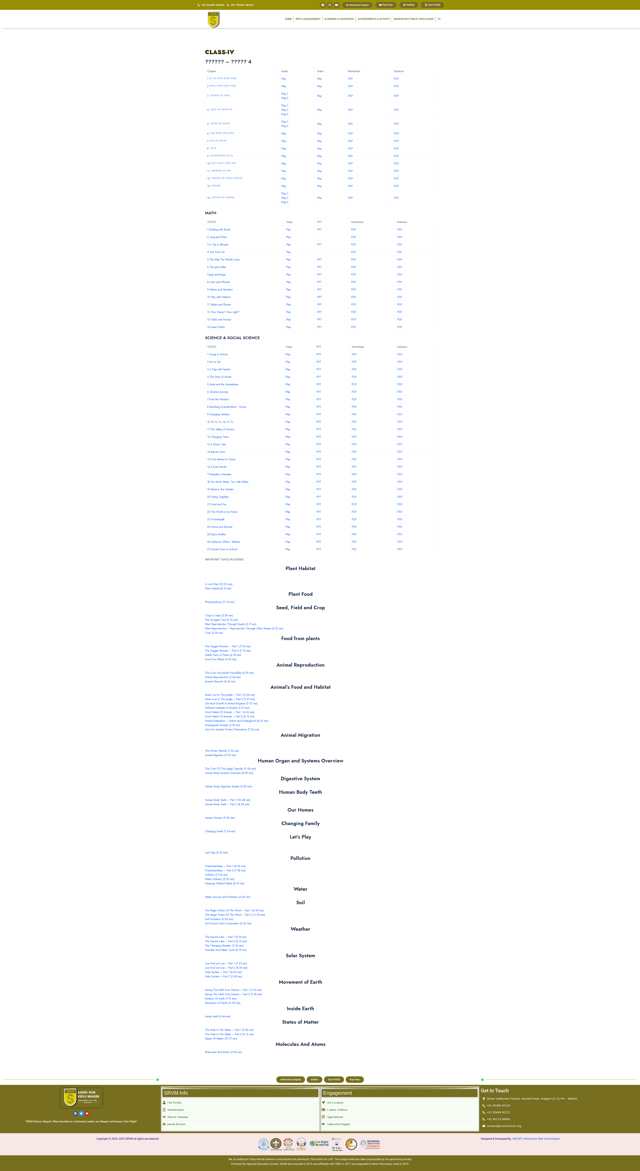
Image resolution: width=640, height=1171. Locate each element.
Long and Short (218, 237)
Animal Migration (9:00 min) (220, 755)
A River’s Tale (218, 444)
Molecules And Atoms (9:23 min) (223, 1052)
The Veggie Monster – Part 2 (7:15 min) (228, 651)
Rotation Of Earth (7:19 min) (220, 999)
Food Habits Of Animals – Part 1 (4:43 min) (229, 712)
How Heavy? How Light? (225, 312)
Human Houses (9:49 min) (220, 818)
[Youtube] (337, 5)
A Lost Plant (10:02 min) (218, 584)
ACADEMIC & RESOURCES (339, 18)
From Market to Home (223, 459)
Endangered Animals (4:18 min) (222, 725)
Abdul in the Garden (222, 489)
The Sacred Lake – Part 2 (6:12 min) (226, 941)
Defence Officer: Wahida (225, 542)
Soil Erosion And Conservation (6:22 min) (228, 923)
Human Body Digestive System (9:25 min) (228, 786)
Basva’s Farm (218, 452)
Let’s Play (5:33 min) (216, 853)
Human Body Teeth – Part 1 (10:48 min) (227, 800)
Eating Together (220, 497)
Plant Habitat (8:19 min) (218, 588)
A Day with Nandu (220, 369)
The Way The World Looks (225, 259)
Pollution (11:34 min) (216, 875)
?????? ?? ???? (220, 96)
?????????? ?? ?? (221, 156)
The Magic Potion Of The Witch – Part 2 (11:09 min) (235, 915)
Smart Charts (218, 327)
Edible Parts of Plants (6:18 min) (223, 655)
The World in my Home (224, 512)
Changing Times (220, 437)
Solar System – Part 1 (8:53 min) (223, 972)
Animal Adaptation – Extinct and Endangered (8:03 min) (236, 721)
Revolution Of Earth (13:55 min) (222, 1003)
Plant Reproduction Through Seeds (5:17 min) (230, 624)
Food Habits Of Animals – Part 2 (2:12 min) (229, 716)
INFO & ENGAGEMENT (308, 18)
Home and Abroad (221, 527)
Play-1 (284, 94)
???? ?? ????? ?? (221, 110)
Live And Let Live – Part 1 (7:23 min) (226, 963)
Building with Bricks (220, 229)
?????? (216, 186)
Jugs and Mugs (217, 274)
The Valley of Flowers (222, 429)
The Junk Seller (218, 267)
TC (439, 18)
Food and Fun (218, 504)
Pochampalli (217, 519)
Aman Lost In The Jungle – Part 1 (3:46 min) (230, 695)
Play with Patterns (221, 297)
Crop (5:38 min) (214, 633)
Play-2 (284, 98)
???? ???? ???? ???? (223, 86)
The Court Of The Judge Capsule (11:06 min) (230, 769)
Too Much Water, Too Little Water (229, 482)
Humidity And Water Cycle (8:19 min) (226, 950)
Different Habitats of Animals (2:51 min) (227, 708)
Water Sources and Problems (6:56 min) (227, 897)
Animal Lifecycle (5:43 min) (220, 681)
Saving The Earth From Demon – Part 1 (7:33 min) (233, 990)
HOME (288, 18)
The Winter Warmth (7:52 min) (222, 751)
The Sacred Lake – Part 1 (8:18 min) (225, 937)
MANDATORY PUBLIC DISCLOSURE (414, 18)
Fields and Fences (221, 319)
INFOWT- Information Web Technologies (536, 1138)
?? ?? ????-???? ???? (222, 79)
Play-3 (284, 114)
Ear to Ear (215, 362)
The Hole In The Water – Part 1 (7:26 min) (229, 1030)
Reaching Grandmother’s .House (228, 407)
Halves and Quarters (221, 289)
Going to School (218, 354)
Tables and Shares (220, 304)
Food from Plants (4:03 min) (221, 659)
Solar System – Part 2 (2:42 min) (223, 976)
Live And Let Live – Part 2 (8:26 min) (226, 968)
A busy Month (218, 467)
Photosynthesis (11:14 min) (219, 602)
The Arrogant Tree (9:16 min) (221, 620)
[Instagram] (330, 5)
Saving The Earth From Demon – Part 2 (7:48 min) (233, 994)
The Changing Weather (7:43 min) (224, 946)
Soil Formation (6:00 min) (219, 919)
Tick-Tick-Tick (217, 252)
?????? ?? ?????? (223, 198)
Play (283, 79)
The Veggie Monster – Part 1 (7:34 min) (228, 646)
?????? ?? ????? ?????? (227, 178)
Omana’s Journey (219, 392)
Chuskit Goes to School (223, 549)
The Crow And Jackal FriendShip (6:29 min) (229, 673)
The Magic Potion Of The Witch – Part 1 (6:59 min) (234, 910)
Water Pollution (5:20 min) (219, 879)
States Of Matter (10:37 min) (221, 1039)
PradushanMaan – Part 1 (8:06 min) (225, 866)
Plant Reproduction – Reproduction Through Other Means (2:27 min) (244, 628)
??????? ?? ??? (221, 171)
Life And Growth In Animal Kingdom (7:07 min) (231, 703)
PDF (350, 79)
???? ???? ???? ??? (223, 163)
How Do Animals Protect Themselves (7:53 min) (232, 729)
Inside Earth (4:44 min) (217, 1016)
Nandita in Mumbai (220, 474)
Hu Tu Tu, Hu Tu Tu (222, 422)
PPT (319, 229)
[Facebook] (323, 5)
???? (213, 148)
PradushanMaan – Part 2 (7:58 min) (225, 870)
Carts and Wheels (220, 282)
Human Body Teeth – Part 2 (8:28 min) (227, 804)
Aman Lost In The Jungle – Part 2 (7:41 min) (230, 699)
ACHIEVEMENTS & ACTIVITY (374, 18)
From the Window (219, 399)
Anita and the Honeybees (224, 384)
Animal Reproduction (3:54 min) (223, 677)
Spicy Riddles (218, 534)
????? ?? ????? (220, 124)
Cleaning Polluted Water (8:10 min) (224, 883)
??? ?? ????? (218, 141)
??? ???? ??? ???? (222, 133)
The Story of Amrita (220, 377)
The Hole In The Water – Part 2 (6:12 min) (229, 1034)
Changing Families (219, 414)
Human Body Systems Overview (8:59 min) (229, 773)
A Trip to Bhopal (219, 244)
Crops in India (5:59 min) (219, 615)
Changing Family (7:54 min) (220, 831)
